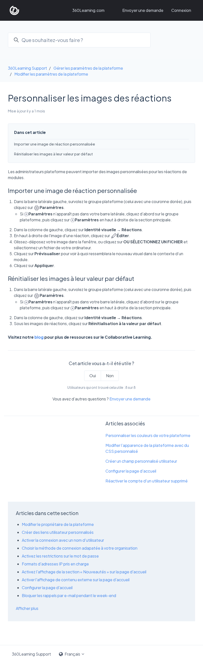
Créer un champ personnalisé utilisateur (141, 461)
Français (72, 654)
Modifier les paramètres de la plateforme (51, 74)
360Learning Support (27, 68)
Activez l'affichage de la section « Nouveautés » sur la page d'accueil (84, 571)
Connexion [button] (181, 10)
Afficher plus (27, 608)
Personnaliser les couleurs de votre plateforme (147, 435)
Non (110, 375)
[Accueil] (14, 10)
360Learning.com (88, 10)
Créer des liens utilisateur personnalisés (58, 532)
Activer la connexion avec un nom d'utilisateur (63, 540)
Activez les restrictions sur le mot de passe (60, 556)
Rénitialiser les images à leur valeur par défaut (53, 153)
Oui (92, 375)
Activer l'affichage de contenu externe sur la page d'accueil (75, 579)
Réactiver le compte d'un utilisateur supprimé (146, 480)
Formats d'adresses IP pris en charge (55, 563)
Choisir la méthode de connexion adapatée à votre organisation (79, 548)
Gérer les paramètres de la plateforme (88, 68)
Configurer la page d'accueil (130, 471)
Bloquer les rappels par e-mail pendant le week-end (69, 595)
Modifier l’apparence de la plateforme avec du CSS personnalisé (147, 448)
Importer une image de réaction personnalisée (54, 144)
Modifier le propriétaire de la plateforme (58, 524)
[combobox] (79, 40)
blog (39, 337)
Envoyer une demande (142, 10)
